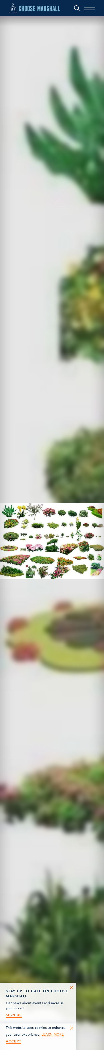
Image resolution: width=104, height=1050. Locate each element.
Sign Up (14, 1015)
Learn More (53, 1034)
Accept (13, 1041)
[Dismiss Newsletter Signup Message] (71, 987)
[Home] (34, 8)
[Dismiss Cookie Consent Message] (71, 1028)
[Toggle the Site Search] (77, 8)
